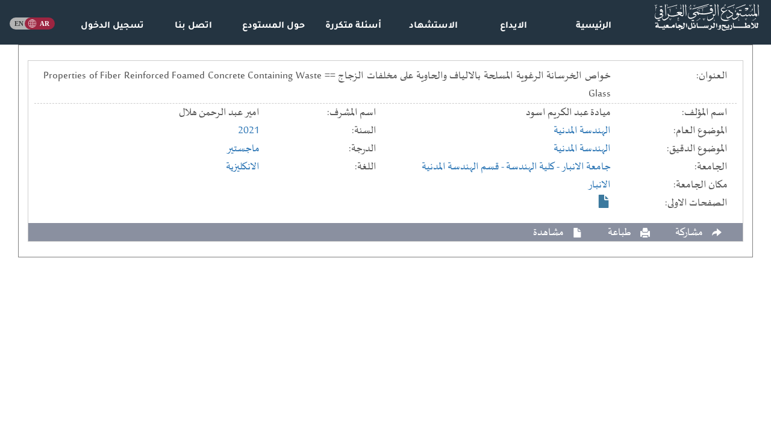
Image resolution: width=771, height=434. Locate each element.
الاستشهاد (433, 26)
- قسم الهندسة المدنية (464, 167)
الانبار (599, 185)
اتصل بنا (193, 26)
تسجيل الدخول (112, 26)
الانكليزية (243, 167)
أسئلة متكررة (353, 26)
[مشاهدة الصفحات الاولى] (604, 201)
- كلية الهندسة (533, 167)
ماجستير (243, 149)
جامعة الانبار (586, 167)
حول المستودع (273, 26)
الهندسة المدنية (582, 131)
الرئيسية (593, 26)
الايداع (513, 26)
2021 (249, 131)
